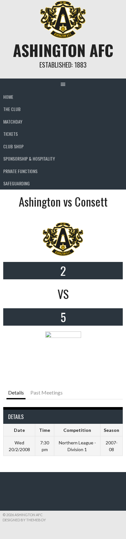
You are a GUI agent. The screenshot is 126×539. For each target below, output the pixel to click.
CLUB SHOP (13, 146)
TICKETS (10, 133)
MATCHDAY (12, 121)
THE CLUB (12, 109)
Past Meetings (46, 392)
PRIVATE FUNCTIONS (20, 171)
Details (16, 392)
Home (8, 96)
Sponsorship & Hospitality (29, 158)
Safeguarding (16, 183)
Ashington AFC (63, 50)
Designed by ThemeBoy (24, 520)
